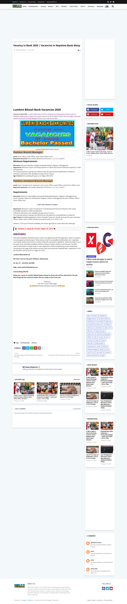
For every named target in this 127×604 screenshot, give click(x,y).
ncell (88, 352)
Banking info (103, 315)
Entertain (91, 6)
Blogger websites (91, 318)
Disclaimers (41, 2)
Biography (100, 6)
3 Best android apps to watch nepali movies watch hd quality (99, 262)
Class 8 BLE (100, 321)
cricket (98, 346)
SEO (57, 6)
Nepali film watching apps (103, 334)
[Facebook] (24, 348)
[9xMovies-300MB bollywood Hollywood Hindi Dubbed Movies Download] (90, 274)
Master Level (108, 328)
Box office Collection (104, 318)
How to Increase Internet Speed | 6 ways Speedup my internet (104, 282)
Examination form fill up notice (95, 325)
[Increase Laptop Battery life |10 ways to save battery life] (90, 292)
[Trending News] (99, 138)
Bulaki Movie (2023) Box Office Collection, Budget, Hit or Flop (103, 299)
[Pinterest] (35, 348)
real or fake (99, 352)
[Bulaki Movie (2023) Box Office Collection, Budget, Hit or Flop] (90, 300)
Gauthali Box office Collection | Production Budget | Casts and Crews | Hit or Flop (47, 397)
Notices (50, 6)
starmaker (107, 352)
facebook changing (92, 349)
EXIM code (108, 321)
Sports (83, 6)
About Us (15, 2)
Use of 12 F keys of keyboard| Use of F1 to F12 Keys (69, 396)
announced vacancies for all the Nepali (46, 116)
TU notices (90, 340)
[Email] (39, 348)
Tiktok (96, 340)
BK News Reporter (30, 367)
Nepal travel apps (100, 331)
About (94, 600)
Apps (88, 315)
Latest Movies (98, 328)
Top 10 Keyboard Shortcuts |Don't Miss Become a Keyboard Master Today (106, 404)
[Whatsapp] (31, 348)
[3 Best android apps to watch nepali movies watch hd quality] (99, 242)
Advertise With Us (51, 2)
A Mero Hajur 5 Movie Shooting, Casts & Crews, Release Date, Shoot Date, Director (24, 397)
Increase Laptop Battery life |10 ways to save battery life (104, 290)
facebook (94, 109)
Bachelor (94, 315)
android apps (90, 346)
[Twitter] (27, 348)
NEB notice (90, 331)
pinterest (94, 114)
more (107, 349)
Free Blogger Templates (51, 600)
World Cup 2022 (99, 343)
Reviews (63, 6)
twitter (108, 109)
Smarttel (101, 337)
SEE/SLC (89, 337)
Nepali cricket (90, 334)
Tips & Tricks (74, 6)
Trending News (33, 6)
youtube (108, 114)
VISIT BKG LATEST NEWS (45, 284)
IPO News (108, 325)
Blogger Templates (27, 600)
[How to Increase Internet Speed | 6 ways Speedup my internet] (90, 283)
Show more (77, 379)
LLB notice (90, 328)
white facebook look (92, 355)
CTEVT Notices (91, 321)
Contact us (23, 2)
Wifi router (90, 343)
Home (24, 6)
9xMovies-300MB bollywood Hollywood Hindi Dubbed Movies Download (103, 273)
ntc (93, 352)
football (101, 349)
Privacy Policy (32, 2)
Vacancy (43, 6)
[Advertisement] (63, 24)
